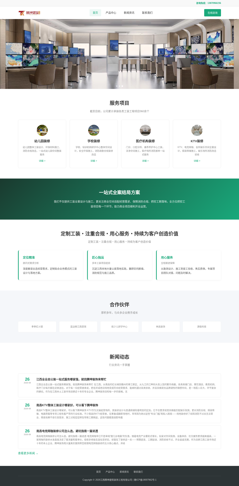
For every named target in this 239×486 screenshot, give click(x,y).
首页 (95, 12)
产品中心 (111, 12)
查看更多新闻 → (28, 453)
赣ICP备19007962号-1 (145, 479)
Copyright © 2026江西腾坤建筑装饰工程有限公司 (107, 479)
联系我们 (147, 12)
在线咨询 (212, 12)
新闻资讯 (129, 12)
